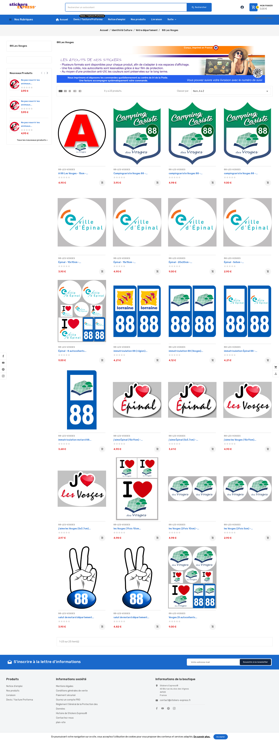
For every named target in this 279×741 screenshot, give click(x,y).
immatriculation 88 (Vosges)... (186, 351)
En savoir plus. (202, 736)
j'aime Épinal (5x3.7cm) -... (183, 439)
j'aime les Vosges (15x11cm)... (240, 439)
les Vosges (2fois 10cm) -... (184, 528)
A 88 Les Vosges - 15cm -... (73, 173)
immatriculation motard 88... (74, 439)
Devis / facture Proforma (19, 699)
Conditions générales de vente (72, 690)
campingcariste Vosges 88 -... (185, 173)
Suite (170, 19)
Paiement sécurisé (66, 695)
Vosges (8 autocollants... (183, 617)
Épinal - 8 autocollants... (72, 351)
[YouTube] (3, 363)
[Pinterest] (3, 369)
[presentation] (41, 73)
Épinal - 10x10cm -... (69, 262)
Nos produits (12, 690)
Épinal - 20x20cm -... (180, 262)
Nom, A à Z (231, 91)
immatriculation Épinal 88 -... (240, 351)
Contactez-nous (264, 17)
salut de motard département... (76, 617)
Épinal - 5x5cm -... (234, 262)
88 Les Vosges (18, 45)
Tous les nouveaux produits (32, 140)
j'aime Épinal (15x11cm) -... (128, 439)
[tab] (60, 91)
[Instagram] (3, 376)
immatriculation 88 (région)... (130, 351)
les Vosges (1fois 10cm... (127, 528)
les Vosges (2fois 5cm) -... (238, 528)
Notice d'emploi (14, 686)
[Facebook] (3, 356)
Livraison (11, 695)
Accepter (220, 737)
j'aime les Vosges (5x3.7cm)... (74, 528)
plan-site (61, 722)
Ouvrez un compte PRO (68, 699)
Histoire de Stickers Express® (71, 713)
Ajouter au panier (102, 182)
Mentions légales (64, 686)
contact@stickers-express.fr (175, 700)
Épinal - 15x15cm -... (125, 262)
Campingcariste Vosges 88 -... (131, 173)
